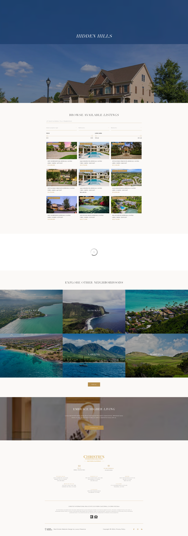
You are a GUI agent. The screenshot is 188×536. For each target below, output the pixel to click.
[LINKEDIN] (141, 529)
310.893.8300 (109, 470)
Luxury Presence (80, 529)
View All (94, 384)
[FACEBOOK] (133, 529)
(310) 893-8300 (60, 480)
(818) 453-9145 (127, 480)
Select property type (52, 127)
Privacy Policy (120, 529)
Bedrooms (114, 127)
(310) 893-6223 (94, 480)
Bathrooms (82, 127)
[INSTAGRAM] (137, 529)
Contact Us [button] (94, 427)
